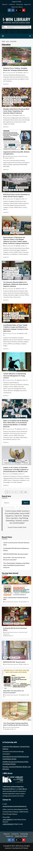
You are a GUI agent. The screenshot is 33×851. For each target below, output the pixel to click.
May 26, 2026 (8, 635)
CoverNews (15, 848)
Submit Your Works (17, 7)
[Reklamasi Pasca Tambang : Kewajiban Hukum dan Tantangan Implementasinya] (16, 56)
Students (15, 318)
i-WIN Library (16, 19)
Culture (22, 230)
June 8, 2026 (23, 601)
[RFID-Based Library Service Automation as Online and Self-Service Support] (16, 182)
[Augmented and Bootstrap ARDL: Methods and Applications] (16, 140)
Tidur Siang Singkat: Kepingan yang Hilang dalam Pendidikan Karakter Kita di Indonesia (16, 565)
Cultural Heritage (13, 313)
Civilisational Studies (9, 683)
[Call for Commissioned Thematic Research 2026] (16, 585)
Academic (6, 97)
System (21, 147)
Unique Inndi (8, 474)
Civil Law (10, 99)
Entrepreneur (7, 102)
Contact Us (12, 4)
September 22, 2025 (20, 380)
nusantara (16, 623)
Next (25, 492)
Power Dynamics (8, 686)
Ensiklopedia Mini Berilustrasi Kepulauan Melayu (16, 549)
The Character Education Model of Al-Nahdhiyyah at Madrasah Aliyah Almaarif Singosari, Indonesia (15, 284)
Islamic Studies (23, 272)
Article (12, 97)
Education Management (22, 144)
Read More (6, 84)
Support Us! (27, 4)
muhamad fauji (8, 115)
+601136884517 (8, 819)
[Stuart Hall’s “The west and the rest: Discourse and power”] (16, 679)
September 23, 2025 (23, 333)
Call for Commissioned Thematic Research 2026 (16, 544)
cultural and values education (11, 230)
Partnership (19, 4)
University (24, 416)
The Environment (8, 277)
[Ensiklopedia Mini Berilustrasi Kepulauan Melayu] (16, 616)
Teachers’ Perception (14, 275)
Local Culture (25, 315)
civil (12, 61)
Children (11, 228)
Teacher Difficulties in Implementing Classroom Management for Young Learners (14, 376)
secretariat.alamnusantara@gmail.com (15, 806)
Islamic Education (13, 272)
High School (19, 460)
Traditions (6, 320)
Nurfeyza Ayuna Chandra (10, 333)
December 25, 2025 (24, 695)
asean (17, 97)
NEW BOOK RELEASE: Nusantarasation (15, 554)
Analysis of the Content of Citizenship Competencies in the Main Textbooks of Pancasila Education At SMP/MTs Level (15, 469)
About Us (4, 4)
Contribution (17, 99)
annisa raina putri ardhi (10, 72)
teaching (21, 318)
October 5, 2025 (8, 158)
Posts (22, 623)
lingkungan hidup (8, 104)
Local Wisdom (7, 318)
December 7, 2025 (22, 72)
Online (16, 147)
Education (18, 61)
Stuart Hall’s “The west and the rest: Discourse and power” (14, 558)
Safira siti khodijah (23, 156)
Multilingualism (19, 232)
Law (5, 63)
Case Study (6, 61)
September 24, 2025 (19, 199)
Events (5, 593)
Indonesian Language (18, 102)
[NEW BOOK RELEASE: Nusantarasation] (16, 650)
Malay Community (8, 623)
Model (5, 275)
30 (21, 492)
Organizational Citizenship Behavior (12, 462)
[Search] (30, 36)
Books (10, 657)
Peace (10, 593)
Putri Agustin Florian (9, 380)
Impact (24, 61)
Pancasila (25, 462)
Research (17, 593)
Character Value (13, 268)
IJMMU (5, 147)
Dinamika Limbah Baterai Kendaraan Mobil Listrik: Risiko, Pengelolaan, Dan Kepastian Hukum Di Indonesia (16, 111)
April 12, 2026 (23, 664)
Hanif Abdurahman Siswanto (11, 156)
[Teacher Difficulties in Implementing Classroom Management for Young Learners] (16, 361)
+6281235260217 (8, 824)
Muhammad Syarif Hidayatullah (12, 727)
